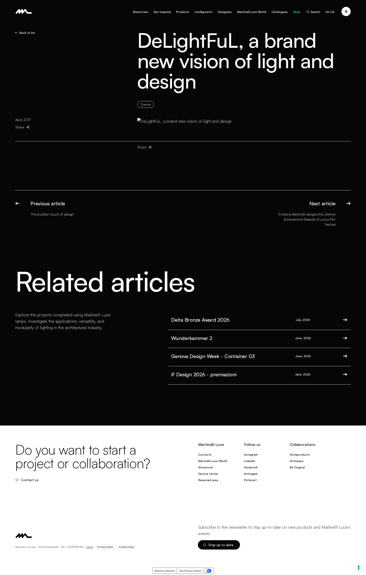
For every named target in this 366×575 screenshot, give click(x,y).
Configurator (203, 12)
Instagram (251, 454)
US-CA (330, 12)
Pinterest (250, 480)
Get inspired (162, 12)
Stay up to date (220, 545)
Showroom (205, 467)
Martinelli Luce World (251, 12)
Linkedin (249, 461)
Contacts (204, 454)
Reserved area (208, 480)
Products (182, 12)
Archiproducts (300, 454)
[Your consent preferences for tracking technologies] (359, 568)
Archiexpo (297, 461)
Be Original (297, 467)
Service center (208, 473)
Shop (296, 12)
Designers (225, 12)
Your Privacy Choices (190, 570)
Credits (89, 546)
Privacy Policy (105, 546)
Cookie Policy (126, 546)
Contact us (30, 480)
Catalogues (280, 12)
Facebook (251, 467)
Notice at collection (165, 570)
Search (315, 12)
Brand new (140, 12)
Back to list (27, 32)
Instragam (251, 473)
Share (19, 127)
